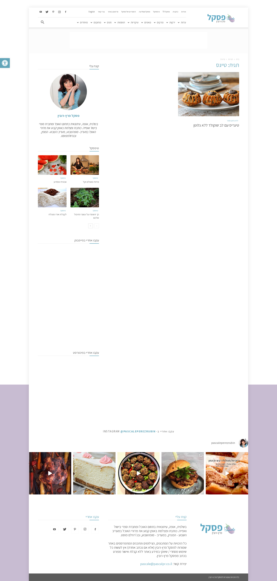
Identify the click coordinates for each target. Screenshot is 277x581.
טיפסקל (156, 11)
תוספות (121, 22)
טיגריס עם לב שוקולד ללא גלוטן (216, 125)
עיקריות (134, 22)
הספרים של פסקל (128, 11)
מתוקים (97, 22)
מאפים (147, 22)
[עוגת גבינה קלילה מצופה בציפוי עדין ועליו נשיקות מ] (94, 473)
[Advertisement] (138, 40)
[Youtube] (41, 12)
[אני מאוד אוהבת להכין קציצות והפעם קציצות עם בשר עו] (138, 473)
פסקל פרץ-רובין (68, 115)
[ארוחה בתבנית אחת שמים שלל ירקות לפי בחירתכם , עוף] (50, 473)
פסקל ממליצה (144, 11)
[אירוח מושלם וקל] (84, 165)
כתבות (175, 11)
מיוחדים (84, 22)
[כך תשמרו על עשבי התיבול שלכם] (84, 197)
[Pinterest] (53, 12)
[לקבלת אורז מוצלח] (52, 197)
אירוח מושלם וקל (91, 181)
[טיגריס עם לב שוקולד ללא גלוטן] (208, 94)
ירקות (172, 22)
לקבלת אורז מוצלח (58, 214)
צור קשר (101, 11)
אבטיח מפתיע (60, 181)
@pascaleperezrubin (137, 431)
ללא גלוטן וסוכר (232, 120)
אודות (183, 11)
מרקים (160, 22)
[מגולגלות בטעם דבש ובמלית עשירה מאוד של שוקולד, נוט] (227, 473)
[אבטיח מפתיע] (52, 165)
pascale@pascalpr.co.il (156, 564)
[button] (5, 63)
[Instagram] (59, 12)
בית (237, 59)
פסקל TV (166, 11)
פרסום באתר (113, 11)
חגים (109, 22)
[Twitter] (47, 12)
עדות (183, 22)
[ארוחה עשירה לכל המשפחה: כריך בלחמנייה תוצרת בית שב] (182, 473)
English (92, 11)
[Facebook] (65, 12)
